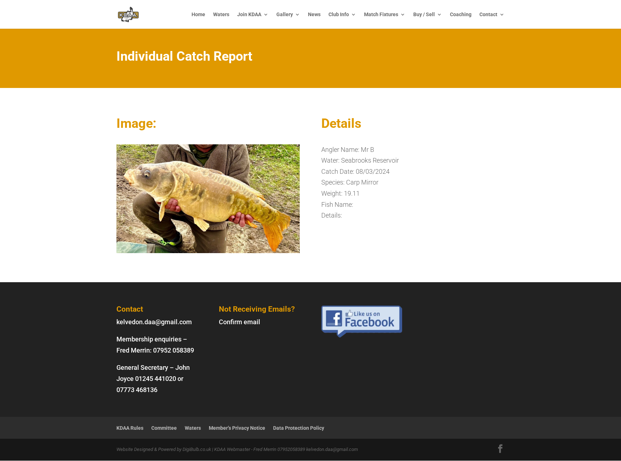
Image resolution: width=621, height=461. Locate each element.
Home (198, 14)
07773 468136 (136, 390)
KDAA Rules (129, 428)
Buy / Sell (424, 14)
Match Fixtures (381, 14)
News (314, 14)
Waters (221, 14)
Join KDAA (249, 14)
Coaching (461, 14)
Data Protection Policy (298, 428)
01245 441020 (155, 378)
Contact (488, 14)
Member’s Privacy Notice (237, 428)
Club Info (338, 14)
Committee (164, 428)
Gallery (284, 14)
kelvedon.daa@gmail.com (154, 322)
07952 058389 (173, 350)
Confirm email (239, 322)
